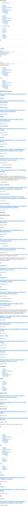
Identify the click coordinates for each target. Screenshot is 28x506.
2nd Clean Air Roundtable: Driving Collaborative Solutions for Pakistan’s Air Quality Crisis (13, 188)
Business (4, 6)
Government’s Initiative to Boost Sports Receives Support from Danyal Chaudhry (13, 292)
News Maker (10, 424)
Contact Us (5, 30)
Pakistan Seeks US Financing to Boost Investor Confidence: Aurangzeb (12, 478)
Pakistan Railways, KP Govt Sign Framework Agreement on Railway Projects (12, 159)
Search (1, 52)
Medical (2, 116)
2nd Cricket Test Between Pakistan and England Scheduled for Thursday (13, 280)
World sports (3, 107)
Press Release (5, 12)
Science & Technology (7, 7)
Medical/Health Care (7, 9)
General (4, 5)
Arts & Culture (4, 126)
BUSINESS (2, 218)
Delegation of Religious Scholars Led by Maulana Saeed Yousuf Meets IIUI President (13, 206)
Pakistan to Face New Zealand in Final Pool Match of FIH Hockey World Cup (13, 269)
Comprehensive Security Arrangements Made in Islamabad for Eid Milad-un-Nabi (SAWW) (13, 150)
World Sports (5, 11)
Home (4, 28)
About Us (5, 29)
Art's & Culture (4, 335)
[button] (14, 50)
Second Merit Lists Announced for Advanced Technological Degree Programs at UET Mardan (13, 197)
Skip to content (3, 0)
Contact (2, 48)
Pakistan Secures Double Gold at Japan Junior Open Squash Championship (12, 110)
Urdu (6, 13)
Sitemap (4, 32)
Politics (4, 8)
